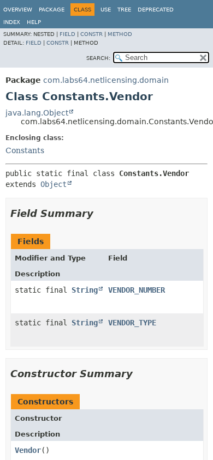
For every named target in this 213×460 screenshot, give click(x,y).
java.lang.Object (36, 112)
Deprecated (156, 10)
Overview (17, 10)
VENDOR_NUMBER (136, 290)
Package (51, 10)
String (85, 290)
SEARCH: (98, 58)
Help (34, 22)
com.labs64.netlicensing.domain (106, 80)
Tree (124, 10)
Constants (24, 150)
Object (53, 184)
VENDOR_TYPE (132, 322)
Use (105, 10)
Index (11, 22)
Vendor (28, 450)
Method (120, 34)
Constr (91, 34)
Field (67, 34)
